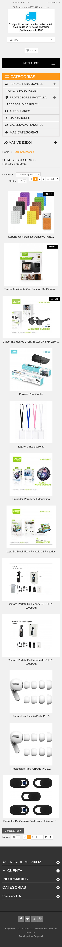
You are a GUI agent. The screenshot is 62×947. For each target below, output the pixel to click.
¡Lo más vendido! (17, 142)
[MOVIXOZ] (31, 20)
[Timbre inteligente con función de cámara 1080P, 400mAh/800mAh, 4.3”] (31, 264)
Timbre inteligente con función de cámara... (31, 289)
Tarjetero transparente (31, 446)
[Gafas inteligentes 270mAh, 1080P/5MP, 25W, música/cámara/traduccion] (31, 317)
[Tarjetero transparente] (31, 422)
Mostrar (13, 181)
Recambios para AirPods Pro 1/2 (31, 768)
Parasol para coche (31, 394)
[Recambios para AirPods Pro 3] (31, 691)
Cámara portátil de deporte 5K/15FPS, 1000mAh (31, 606)
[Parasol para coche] (31, 369)
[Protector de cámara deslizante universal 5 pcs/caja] (31, 796)
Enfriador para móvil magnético (31, 499)
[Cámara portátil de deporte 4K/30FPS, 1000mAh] (31, 635)
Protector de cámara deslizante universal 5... (31, 821)
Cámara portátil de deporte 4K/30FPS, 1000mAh (31, 662)
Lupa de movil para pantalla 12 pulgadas (31, 551)
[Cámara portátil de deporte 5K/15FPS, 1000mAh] (31, 579)
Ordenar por (8, 174)
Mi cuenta (12, 871)
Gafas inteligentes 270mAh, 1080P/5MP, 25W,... (31, 341)
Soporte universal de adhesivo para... (31, 236)
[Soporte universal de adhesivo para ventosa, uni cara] (31, 212)
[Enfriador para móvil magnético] (31, 474)
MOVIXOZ (29, 928)
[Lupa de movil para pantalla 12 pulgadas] (31, 526)
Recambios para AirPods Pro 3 (31, 716)
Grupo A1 (38, 936)
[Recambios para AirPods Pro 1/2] (31, 744)
